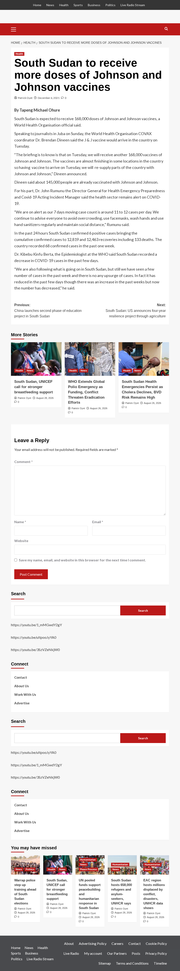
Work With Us (25, 694)
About (69, 943)
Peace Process (88, 869)
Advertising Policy (92, 943)
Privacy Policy (156, 953)
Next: (136, 310)
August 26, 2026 (98, 408)
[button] (15, 28)
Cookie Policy (156, 943)
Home (37, 5)
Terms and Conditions (132, 963)
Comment (23, 461)
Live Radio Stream (133, 5)
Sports (78, 5)
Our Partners (117, 953)
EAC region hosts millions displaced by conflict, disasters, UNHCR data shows (154, 894)
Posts (136, 953)
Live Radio (71, 953)
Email (97, 522)
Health (63, 5)
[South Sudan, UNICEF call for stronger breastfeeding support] (36, 359)
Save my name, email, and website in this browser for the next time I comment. (82, 560)
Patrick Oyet (25, 97)
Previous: (48, 310)
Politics (110, 5)
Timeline (160, 963)
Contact (20, 677)
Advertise (22, 703)
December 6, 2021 (48, 97)
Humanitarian (88, 859)
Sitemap (105, 963)
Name (20, 522)
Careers (117, 943)
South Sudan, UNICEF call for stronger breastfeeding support (33, 387)
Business (94, 5)
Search (18, 593)
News (50, 5)
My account (93, 953)
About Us (21, 686)
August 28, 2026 (45, 398)
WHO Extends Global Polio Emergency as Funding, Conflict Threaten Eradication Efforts (86, 392)
